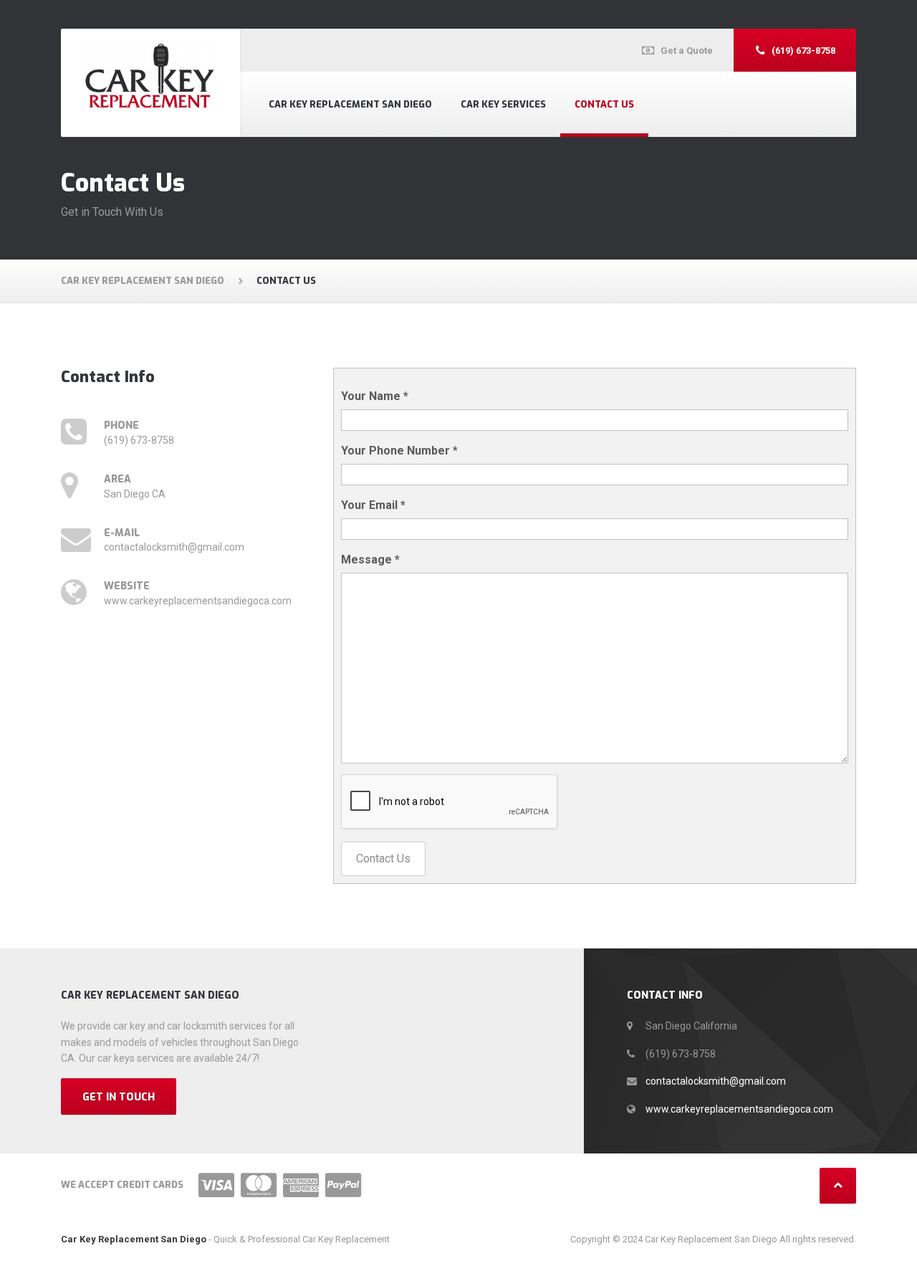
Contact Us (604, 104)
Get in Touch (118, 1097)
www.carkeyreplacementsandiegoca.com (739, 1109)
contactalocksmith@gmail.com (715, 1081)
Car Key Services (503, 104)
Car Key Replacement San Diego (350, 104)
